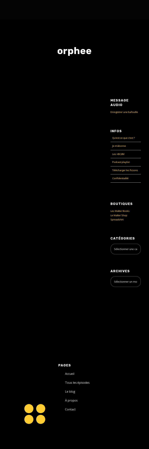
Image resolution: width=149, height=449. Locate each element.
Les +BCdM (118, 154)
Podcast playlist (121, 162)
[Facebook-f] (40, 408)
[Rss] (40, 419)
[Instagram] (28, 419)
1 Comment (29, 166)
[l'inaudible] (14, 10)
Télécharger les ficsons (125, 170)
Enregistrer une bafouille (124, 112)
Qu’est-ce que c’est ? (123, 137)
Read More (14, 242)
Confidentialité (120, 178)
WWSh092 (18, 150)
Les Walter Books (120, 211)
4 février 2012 (16, 158)
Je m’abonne (119, 145)
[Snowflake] (28, 408)
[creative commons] (121, 304)
